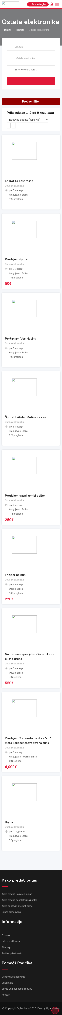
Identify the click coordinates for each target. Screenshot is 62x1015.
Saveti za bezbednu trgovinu (17, 988)
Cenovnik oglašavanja (13, 976)
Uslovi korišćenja (11, 941)
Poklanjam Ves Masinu (20, 339)
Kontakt (6, 994)
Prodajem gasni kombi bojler (25, 496)
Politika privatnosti (11, 953)
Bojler (9, 822)
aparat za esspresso (19, 181)
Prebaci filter (31, 101)
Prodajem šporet (17, 259)
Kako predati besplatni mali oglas (19, 900)
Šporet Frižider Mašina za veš (25, 417)
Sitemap (6, 947)
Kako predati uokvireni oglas (17, 894)
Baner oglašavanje (11, 911)
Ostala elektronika (14, 185)
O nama (6, 935)
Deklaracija (7, 982)
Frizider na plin (15, 575)
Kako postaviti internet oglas (17, 906)
